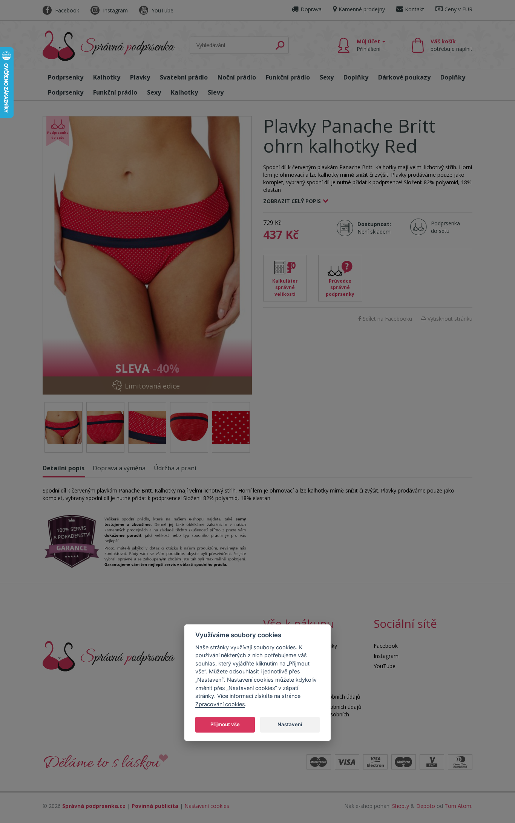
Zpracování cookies (220, 704)
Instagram (114, 10)
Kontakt (414, 9)
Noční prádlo (237, 77)
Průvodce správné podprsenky (340, 287)
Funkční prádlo (288, 77)
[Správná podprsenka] (109, 655)
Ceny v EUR (458, 9)
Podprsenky (65, 77)
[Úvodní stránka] (109, 46)
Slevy (216, 92)
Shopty (400, 805)
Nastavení (289, 724)
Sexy (327, 77)
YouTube (161, 10)
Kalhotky (106, 77)
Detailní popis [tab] (63, 468)
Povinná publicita (155, 805)
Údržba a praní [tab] (175, 468)
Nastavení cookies (206, 805)
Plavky (140, 77)
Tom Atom (457, 805)
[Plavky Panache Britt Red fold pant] (147, 255)
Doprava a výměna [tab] (119, 468)
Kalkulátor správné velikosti (285, 287)
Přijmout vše (225, 724)
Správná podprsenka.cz (94, 805)
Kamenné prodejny (362, 9)
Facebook (66, 10)
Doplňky (355, 77)
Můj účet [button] (369, 45)
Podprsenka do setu (443, 227)
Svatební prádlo (184, 77)
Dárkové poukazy (404, 77)
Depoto (425, 805)
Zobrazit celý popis (292, 201)
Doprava (311, 9)
